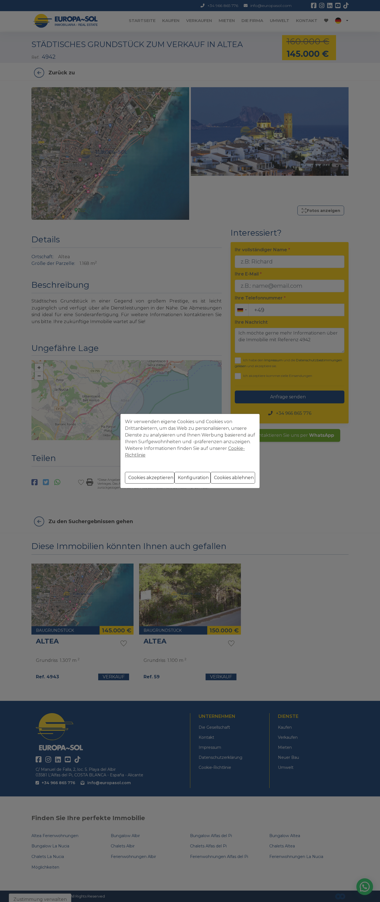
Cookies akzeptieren (150, 477)
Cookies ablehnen (234, 477)
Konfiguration (193, 477)
